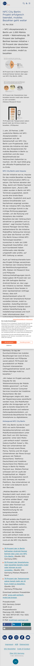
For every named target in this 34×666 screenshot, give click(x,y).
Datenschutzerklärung (19, 319)
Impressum (29, 319)
